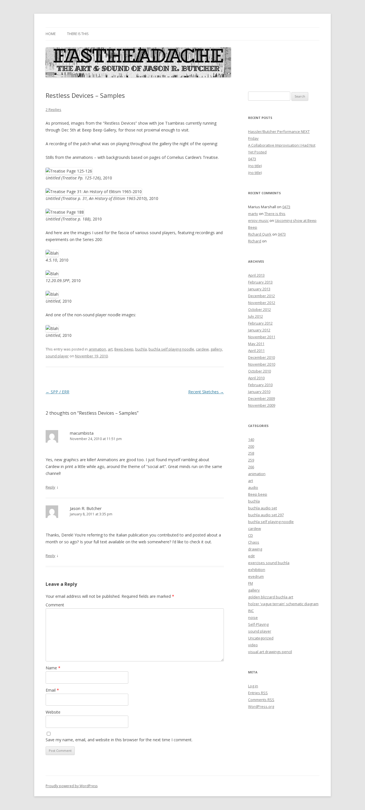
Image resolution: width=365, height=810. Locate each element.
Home (51, 33)
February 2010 (260, 384)
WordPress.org (261, 706)
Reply (50, 487)
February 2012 (260, 323)
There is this (77, 33)
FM (250, 583)
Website (53, 712)
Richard (254, 241)
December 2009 (261, 398)
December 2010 (261, 357)
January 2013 (259, 288)
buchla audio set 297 (266, 514)
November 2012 (261, 302)
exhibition (256, 569)
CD (250, 535)
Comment (55, 605)
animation (97, 349)
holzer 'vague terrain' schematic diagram (283, 603)
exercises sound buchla (268, 562)
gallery (216, 349)
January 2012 (259, 330)
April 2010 (256, 377)
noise (253, 617)
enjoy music (258, 220)
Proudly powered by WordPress (72, 785)
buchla (141, 349)
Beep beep (123, 349)
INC (251, 610)
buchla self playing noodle (171, 349)
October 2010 (259, 371)
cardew (202, 349)
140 (251, 439)
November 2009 (261, 405)
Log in (253, 685)
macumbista (82, 433)
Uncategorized (260, 638)
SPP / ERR (57, 391)
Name (53, 668)
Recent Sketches (206, 391)
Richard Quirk (259, 234)
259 (251, 460)
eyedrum (256, 576)
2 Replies (53, 109)
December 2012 (261, 295)
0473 (252, 158)
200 (251, 446)
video (253, 644)
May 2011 (256, 343)
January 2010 (259, 391)
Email (52, 690)
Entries (258, 692)
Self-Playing (258, 624)
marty (253, 213)
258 (251, 453)
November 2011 (261, 336)
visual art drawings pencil (270, 651)
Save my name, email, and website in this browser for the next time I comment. (119, 739)
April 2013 (256, 275)
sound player (57, 356)
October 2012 (259, 309)
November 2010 (261, 364)
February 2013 (260, 282)
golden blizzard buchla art (270, 597)
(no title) (255, 165)
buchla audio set (262, 508)
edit (251, 555)
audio (253, 487)
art (110, 349)
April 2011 (256, 350)
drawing (255, 549)
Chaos (253, 542)
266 (251, 466)
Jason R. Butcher (86, 508)
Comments (261, 699)
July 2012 (255, 316)
